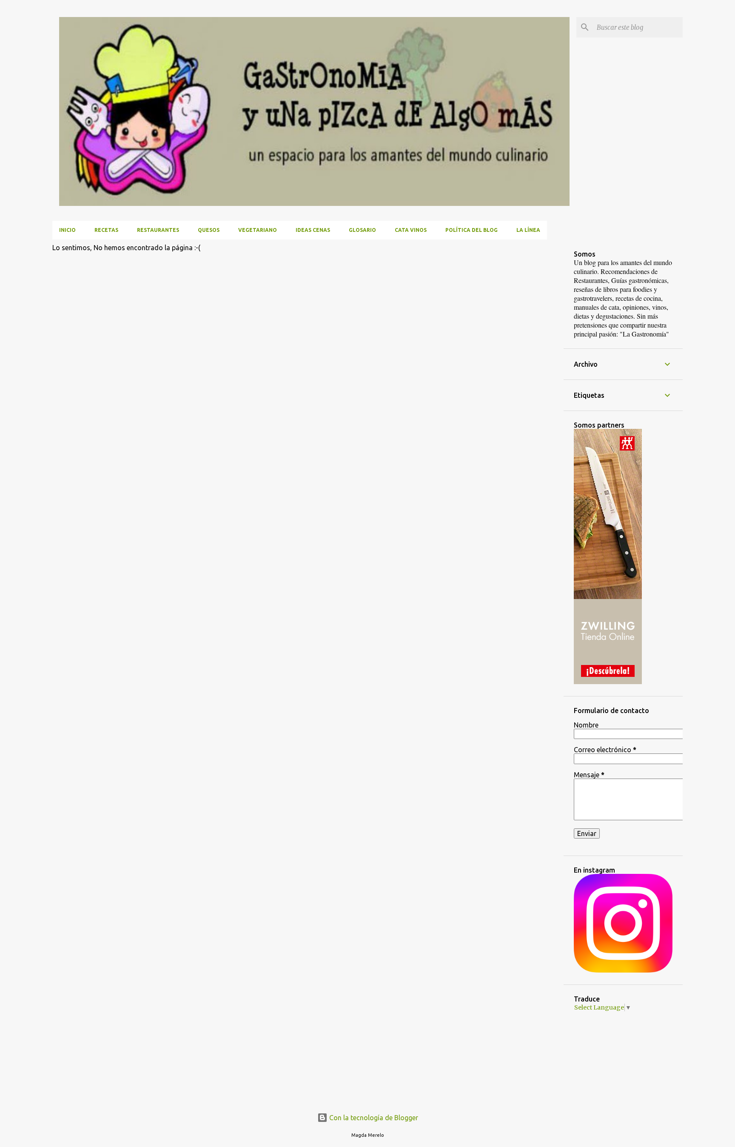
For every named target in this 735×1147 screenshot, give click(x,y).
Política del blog (471, 230)
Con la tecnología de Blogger (373, 1117)
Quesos (208, 230)
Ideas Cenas (313, 230)
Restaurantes (158, 230)
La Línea (528, 230)
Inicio (67, 230)
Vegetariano (257, 230)
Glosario (362, 230)
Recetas (106, 230)
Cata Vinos (411, 230)
